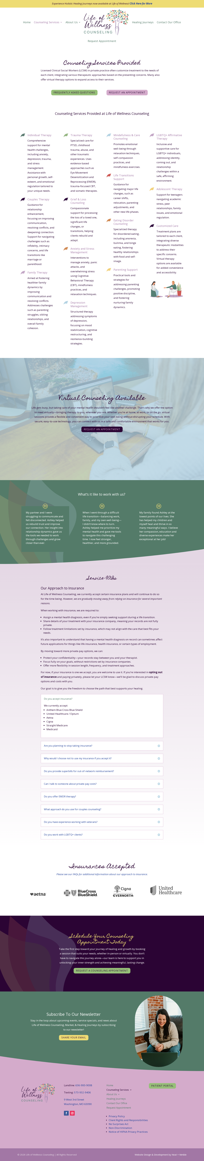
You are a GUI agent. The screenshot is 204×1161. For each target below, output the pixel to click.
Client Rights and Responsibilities (128, 1120)
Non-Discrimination (120, 1128)
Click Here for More (141, 3)
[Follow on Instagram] (72, 1113)
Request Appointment (102, 41)
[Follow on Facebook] (66, 1113)
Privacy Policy (117, 1116)
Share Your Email (73, 1037)
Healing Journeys (143, 22)
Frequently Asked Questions (74, 92)
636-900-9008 (83, 1085)
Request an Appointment (127, 92)
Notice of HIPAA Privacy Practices (128, 1131)
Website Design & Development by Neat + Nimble (161, 1154)
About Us (72, 22)
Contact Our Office (169, 22)
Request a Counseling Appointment (102, 970)
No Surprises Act (118, 1124)
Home (27, 22)
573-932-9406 (82, 1092)
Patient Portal (162, 1085)
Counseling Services (46, 22)
